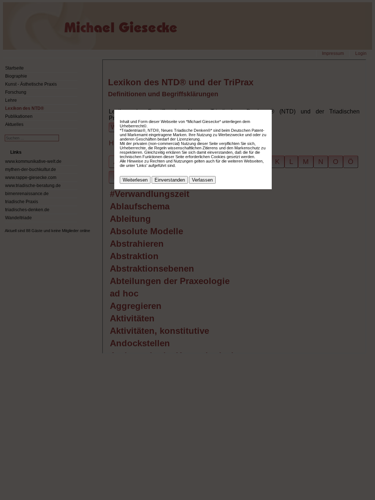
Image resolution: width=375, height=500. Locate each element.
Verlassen (202, 180)
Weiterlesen (135, 180)
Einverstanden (170, 180)
